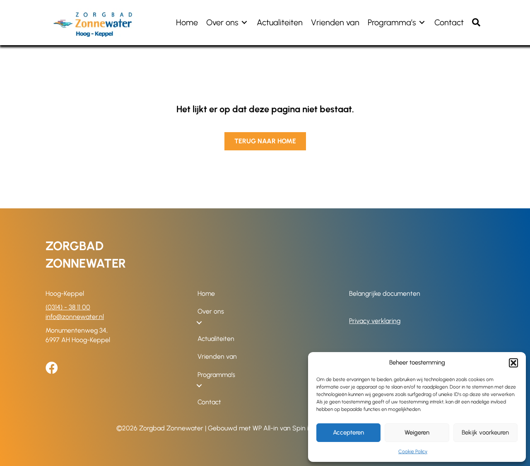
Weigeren (417, 432)
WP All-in (265, 428)
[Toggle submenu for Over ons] (244, 22)
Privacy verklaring (374, 321)
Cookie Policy (412, 451)
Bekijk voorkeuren (485, 432)
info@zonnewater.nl (75, 317)
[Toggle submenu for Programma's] (422, 22)
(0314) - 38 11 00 (68, 307)
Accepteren (348, 432)
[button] (513, 363)
